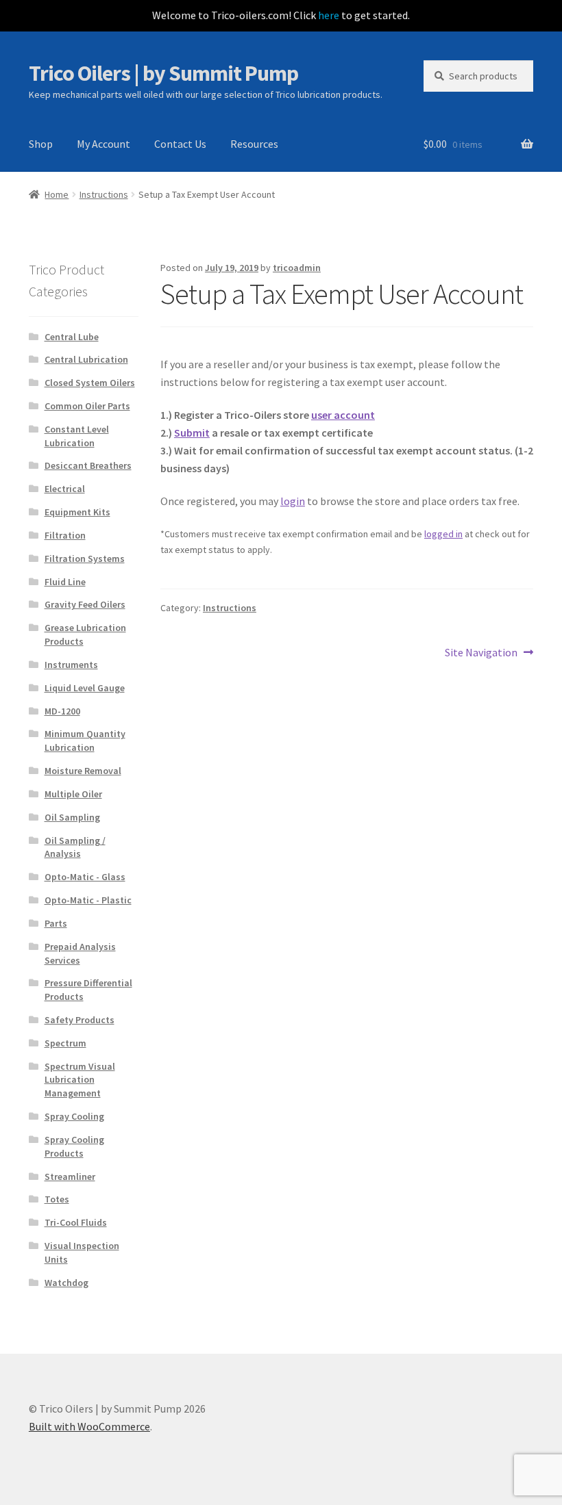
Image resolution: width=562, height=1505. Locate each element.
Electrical (65, 489)
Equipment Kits (77, 512)
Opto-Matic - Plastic (88, 900)
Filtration (65, 535)
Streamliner (70, 1176)
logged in (443, 534)
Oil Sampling (72, 817)
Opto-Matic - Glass (85, 877)
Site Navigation (481, 653)
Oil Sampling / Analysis (75, 847)
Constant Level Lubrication (77, 436)
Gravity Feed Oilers (85, 604)
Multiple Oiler (73, 794)
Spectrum (65, 1043)
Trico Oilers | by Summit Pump (163, 73)
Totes (57, 1199)
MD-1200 (62, 711)
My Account (103, 144)
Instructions (104, 194)
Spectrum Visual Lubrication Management (80, 1080)
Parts (56, 923)
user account (343, 415)
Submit (192, 432)
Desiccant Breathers (88, 465)
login (292, 501)
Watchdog (66, 1282)
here (328, 15)
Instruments (71, 664)
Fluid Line (65, 582)
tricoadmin (297, 267)
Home (57, 194)
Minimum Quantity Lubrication (85, 741)
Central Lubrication (86, 359)
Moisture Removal (83, 770)
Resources (254, 144)
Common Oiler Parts (87, 406)
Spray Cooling (74, 1116)
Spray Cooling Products (74, 1146)
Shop (41, 144)
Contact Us (180, 144)
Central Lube (72, 337)
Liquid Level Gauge (85, 688)
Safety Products (79, 1020)
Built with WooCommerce (89, 1426)
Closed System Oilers (90, 382)
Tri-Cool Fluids (76, 1222)
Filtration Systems (85, 558)
